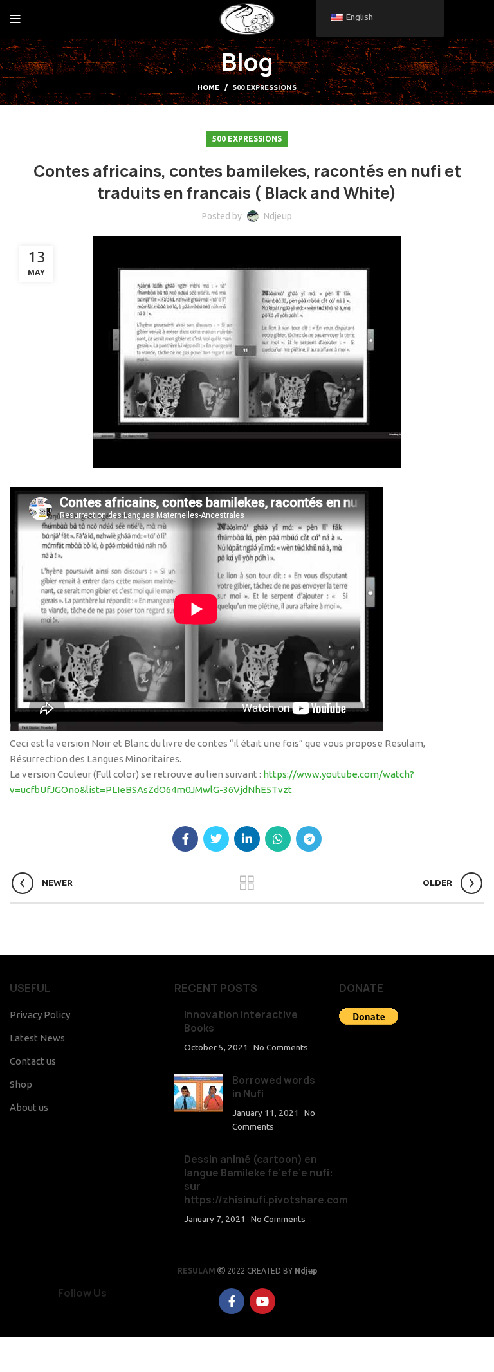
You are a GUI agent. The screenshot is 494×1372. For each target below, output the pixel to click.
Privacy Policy (40, 1014)
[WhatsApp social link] (278, 839)
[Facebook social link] (459, 19)
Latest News (37, 1037)
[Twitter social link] (216, 839)
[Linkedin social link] (247, 839)
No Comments (280, 1047)
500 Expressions (265, 87)
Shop (21, 1084)
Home (208, 87)
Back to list (247, 883)
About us (29, 1107)
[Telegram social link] (309, 839)
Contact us (33, 1061)
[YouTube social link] (475, 19)
